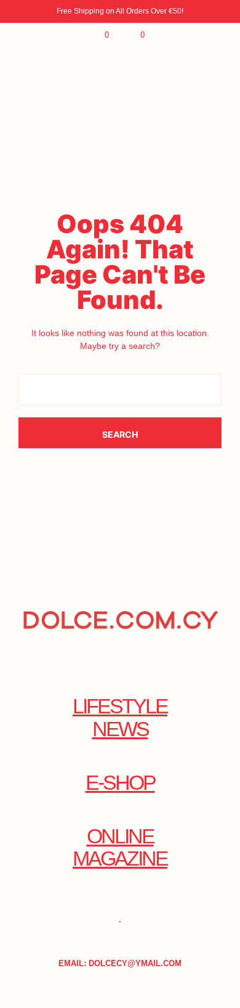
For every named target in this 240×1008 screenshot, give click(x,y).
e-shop (120, 782)
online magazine (120, 848)
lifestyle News (120, 717)
